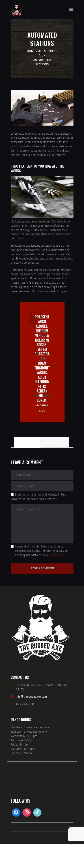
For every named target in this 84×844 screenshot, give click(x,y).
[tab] (27, 442)
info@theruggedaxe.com (31, 696)
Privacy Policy (57, 555)
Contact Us (55, 442)
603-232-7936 (25, 704)
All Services (47, 51)
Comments (27, 442)
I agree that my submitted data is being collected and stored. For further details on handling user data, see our (41, 550)
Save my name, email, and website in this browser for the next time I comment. (38, 496)
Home (31, 51)
